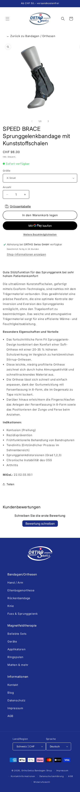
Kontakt (12, 685)
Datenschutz (16, 700)
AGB (10, 716)
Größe (6, 170)
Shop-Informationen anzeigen (26, 254)
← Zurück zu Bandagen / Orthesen (31, 36)
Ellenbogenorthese (20, 590)
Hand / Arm (15, 582)
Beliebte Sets (17, 633)
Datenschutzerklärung (51, 776)
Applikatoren (16, 649)
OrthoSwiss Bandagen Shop (36, 770)
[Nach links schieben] (32, 121)
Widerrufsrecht (41, 782)
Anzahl (7, 187)
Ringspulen (15, 657)
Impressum (15, 708)
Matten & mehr (17, 665)
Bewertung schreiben (40, 523)
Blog (10, 692)
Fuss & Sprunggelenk (22, 613)
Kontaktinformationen (23, 776)
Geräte (12, 641)
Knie (10, 606)
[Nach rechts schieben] (48, 121)
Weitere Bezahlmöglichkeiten (40, 234)
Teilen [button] (10, 484)
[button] (7, 19)
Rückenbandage (18, 598)
